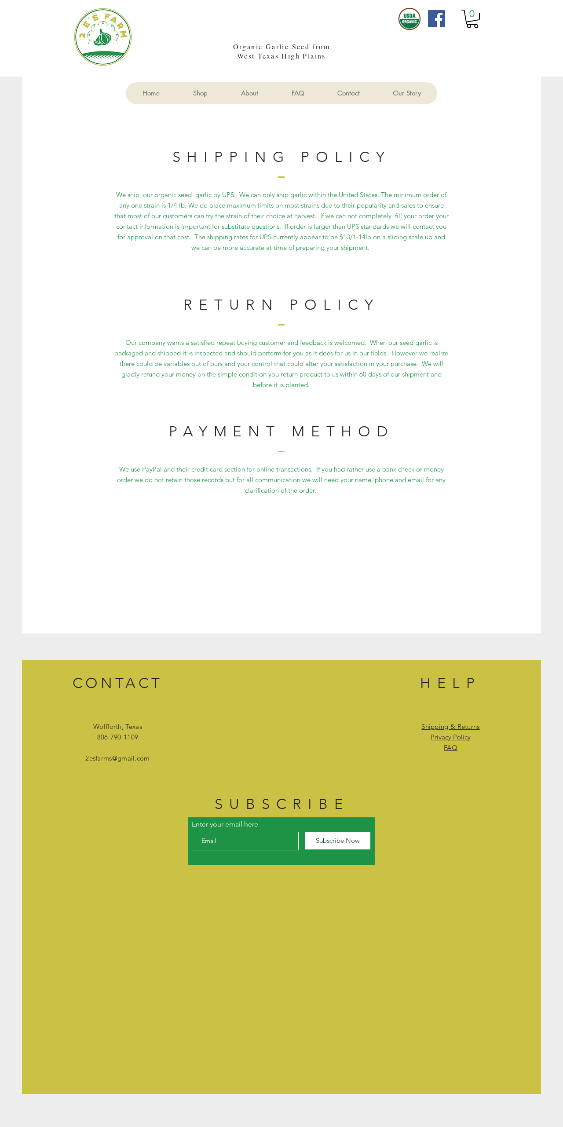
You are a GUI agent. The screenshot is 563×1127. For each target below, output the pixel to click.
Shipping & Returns (450, 726)
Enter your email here (225, 824)
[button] (472, 19)
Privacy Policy (451, 737)
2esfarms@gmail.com (117, 758)
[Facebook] (436, 18)
